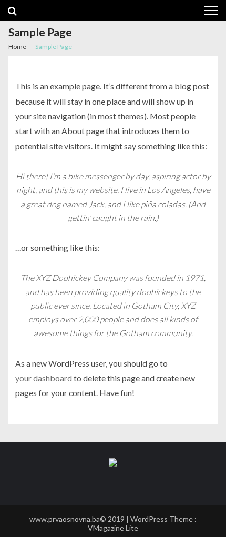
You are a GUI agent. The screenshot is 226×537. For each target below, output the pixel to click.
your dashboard (43, 378)
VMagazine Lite (113, 527)
